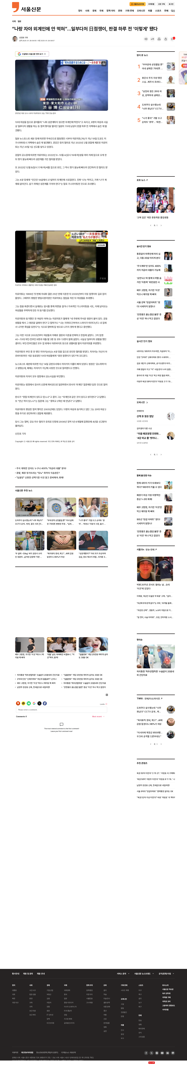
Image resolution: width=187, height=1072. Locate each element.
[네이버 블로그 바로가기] (173, 1053)
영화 (105, 1027)
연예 (166, 10)
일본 (19, 21)
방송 (140, 1020)
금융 (48, 998)
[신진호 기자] (15, 39)
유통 (48, 1006)
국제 (101, 10)
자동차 (49, 1002)
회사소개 (165, 985)
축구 (140, 994)
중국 (65, 994)
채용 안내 (41, 973)
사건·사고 (32, 990)
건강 (105, 1019)
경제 (94, 10)
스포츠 (158, 10)
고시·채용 (89, 1002)
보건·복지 (32, 1015)
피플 (150, 10)
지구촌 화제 (68, 1019)
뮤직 (140, 1032)
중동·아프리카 (68, 1002)
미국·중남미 (68, 1010)
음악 (105, 990)
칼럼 (122, 1008)
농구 (140, 1002)
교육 (30, 1002)
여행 (105, 1015)
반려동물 (107, 1023)
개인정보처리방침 (27, 1052)
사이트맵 (165, 1009)
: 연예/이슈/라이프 (148, 698)
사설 (122, 1004)
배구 (140, 1006)
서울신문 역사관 (167, 989)
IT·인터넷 (50, 1015)
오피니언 (141, 10)
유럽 (65, 1015)
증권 (48, 1010)
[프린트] (159, 39)
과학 (30, 1006)
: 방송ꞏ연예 (145, 549)
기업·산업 (50, 990)
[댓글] (172, 39)
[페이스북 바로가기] (146, 1053)
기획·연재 (129, 10)
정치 (80, 10)
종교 (105, 1010)
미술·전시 (107, 998)
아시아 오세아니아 (70, 1006)
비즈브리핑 (50, 1023)
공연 (105, 1031)
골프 (140, 998)
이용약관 (15, 1052)
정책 (48, 1019)
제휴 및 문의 (28, 973)
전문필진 (124, 1012)
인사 (122, 1030)
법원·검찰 (32, 994)
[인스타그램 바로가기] (157, 1053)
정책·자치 (110, 10)
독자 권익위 (166, 993)
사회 (87, 10)
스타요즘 (142, 1037)
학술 (105, 994)
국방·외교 (15, 1002)
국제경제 (67, 990)
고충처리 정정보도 (168, 1005)
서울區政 (89, 998)
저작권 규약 (166, 1001)
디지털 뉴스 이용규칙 (68, 1052)
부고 (122, 1038)
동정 (122, 1034)
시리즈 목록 (125, 990)
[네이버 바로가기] (168, 1053)
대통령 (14, 990)
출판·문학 (107, 1002)
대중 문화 (107, 1006)
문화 (120, 10)
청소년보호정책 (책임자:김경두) (47, 1052)
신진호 (21, 37)
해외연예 (142, 1028)
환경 (30, 998)
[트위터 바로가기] (151, 1053)
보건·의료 (32, 1010)
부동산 (49, 994)
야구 (140, 990)
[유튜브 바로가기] (162, 1053)
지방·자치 (89, 994)
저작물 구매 (166, 997)
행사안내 (15, 973)
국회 (13, 994)
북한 (13, 998)
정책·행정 (89, 990)
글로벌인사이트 (69, 1023)
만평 (122, 1016)
